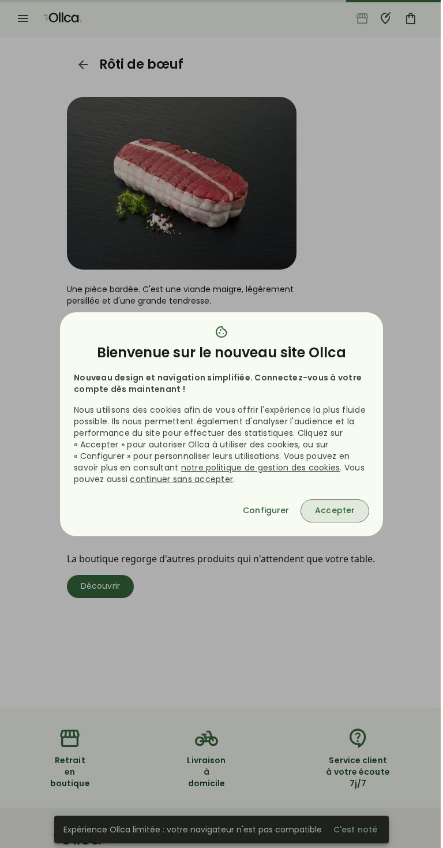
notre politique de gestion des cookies (260, 467)
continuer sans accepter (181, 479)
